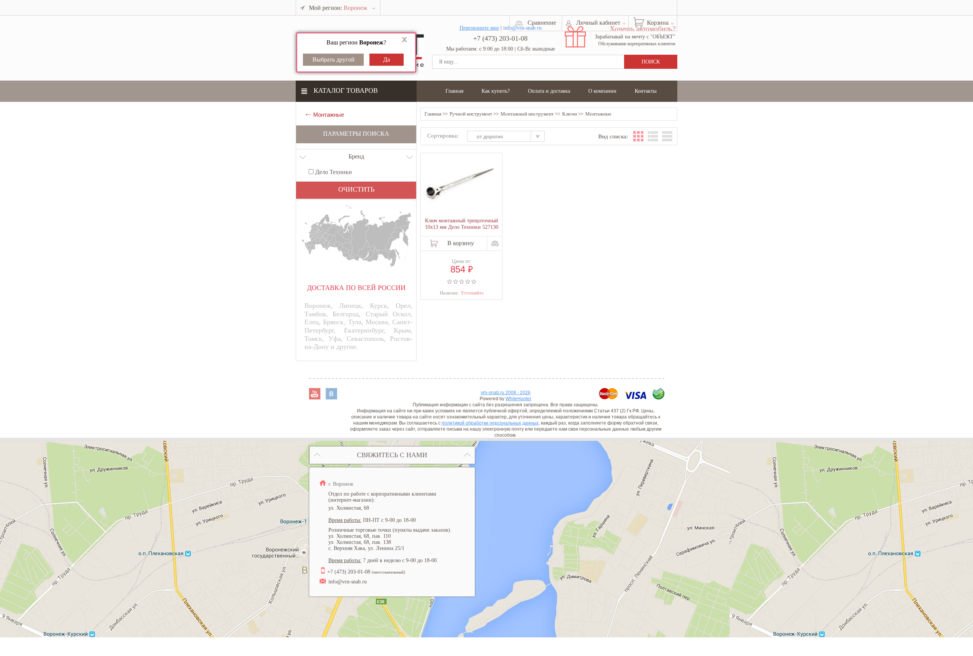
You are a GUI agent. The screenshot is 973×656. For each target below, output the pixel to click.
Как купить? (496, 91)
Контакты (645, 91)
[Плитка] (638, 136)
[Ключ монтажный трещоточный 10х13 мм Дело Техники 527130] (460, 184)
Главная (454, 91)
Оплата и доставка (549, 91)
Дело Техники (333, 172)
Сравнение (542, 22)
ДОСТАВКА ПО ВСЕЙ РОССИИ (356, 288)
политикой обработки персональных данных (490, 423)
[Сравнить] (495, 243)
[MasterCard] (609, 397)
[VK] (331, 397)
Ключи (569, 114)
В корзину (460, 243)
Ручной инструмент (471, 114)
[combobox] (509, 137)
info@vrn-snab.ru (347, 582)
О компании (602, 91)
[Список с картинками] (653, 136)
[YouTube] (315, 397)
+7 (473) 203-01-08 (500, 38)
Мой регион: (338, 8)
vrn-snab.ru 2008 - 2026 (506, 392)
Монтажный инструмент (527, 114)
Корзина (658, 22)
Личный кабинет (598, 22)
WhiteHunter (518, 398)
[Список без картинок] (667, 136)
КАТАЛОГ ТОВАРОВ (346, 90)
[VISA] (636, 397)
